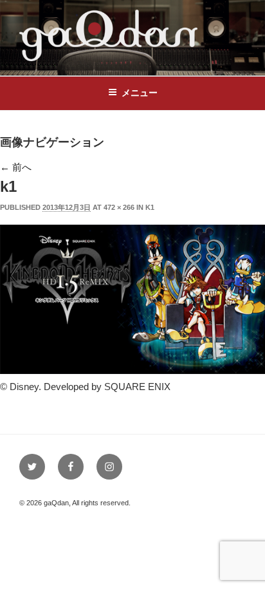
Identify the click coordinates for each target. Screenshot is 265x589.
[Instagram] (109, 467)
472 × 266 (119, 207)
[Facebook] (71, 467)
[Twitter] (32, 467)
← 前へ (16, 167)
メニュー (140, 93)
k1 (149, 207)
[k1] (132, 370)
